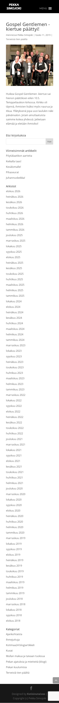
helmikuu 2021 (14, 483)
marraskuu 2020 (15, 494)
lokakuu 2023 (14, 351)
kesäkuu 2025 (14, 268)
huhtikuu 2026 (14, 213)
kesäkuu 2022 (14, 422)
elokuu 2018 (13, 620)
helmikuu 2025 (14, 290)
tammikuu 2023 (15, 389)
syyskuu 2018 (14, 615)
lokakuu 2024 (14, 301)
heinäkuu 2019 (14, 560)
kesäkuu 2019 (14, 565)
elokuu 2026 (13, 191)
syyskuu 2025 (14, 251)
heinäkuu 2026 (14, 196)
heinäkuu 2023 (14, 362)
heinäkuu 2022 (14, 417)
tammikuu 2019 (15, 593)
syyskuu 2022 (14, 406)
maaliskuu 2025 (15, 284)
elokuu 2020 (13, 510)
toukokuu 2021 (15, 472)
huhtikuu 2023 (14, 373)
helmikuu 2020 (14, 527)
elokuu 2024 (13, 307)
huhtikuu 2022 (14, 433)
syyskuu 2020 (14, 505)
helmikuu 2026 (14, 224)
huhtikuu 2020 (14, 521)
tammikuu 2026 (15, 229)
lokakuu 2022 (14, 400)
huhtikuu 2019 (14, 576)
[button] (43, 8)
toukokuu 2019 (15, 571)
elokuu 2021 (13, 461)
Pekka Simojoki (25, 34)
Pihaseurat (12, 172)
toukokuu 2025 (15, 274)
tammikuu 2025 (15, 295)
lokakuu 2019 (14, 543)
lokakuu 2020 (14, 499)
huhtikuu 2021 (14, 477)
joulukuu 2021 (14, 439)
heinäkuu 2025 (14, 262)
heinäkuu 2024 (14, 312)
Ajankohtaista (14, 634)
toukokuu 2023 (15, 367)
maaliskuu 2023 (15, 378)
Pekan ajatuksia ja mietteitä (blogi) (26, 661)
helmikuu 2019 (14, 587)
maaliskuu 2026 (15, 218)
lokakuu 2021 (14, 450)
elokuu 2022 (13, 411)
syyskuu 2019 (14, 549)
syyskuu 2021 (14, 455)
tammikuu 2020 (15, 532)
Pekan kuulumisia (16, 667)
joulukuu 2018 (14, 599)
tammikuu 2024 (15, 340)
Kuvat (9, 650)
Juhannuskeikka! (15, 177)
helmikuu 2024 (14, 334)
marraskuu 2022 (15, 395)
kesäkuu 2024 (14, 318)
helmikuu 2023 (14, 384)
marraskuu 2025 (15, 240)
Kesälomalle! (13, 167)
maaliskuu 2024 (15, 329)
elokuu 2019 (13, 554)
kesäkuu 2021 (14, 466)
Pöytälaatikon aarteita (19, 155)
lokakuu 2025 (14, 246)
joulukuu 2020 (14, 488)
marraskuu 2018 (15, 604)
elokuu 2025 (13, 257)
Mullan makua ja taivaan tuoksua (25, 656)
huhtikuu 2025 (14, 279)
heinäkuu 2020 (14, 516)
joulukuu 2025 (14, 235)
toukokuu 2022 (15, 428)
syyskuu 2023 (14, 356)
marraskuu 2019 (15, 538)
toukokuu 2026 (15, 207)
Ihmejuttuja (13, 639)
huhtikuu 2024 (14, 323)
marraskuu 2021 (15, 444)
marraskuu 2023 (15, 345)
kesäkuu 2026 (14, 202)
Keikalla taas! (13, 161)
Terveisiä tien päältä (16, 39)
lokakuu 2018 (14, 609)
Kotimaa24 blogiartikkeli (20, 645)
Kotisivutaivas (36, 694)
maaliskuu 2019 (15, 582)
